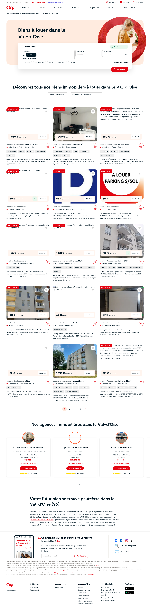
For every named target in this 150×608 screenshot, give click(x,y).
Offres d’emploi (83, 598)
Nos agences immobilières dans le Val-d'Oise (75, 424)
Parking (72, 62)
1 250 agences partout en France (17, 2)
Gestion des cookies (108, 600)
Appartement (39, 62)
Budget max (80, 51)
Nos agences (82, 587)
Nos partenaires (60, 584)
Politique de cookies (108, 598)
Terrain (51, 62)
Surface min (107, 51)
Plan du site (105, 587)
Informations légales (108, 590)
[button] (35, 55)
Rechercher (121, 69)
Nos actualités (35, 590)
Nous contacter (29, 468)
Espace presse (82, 593)
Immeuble (61, 62)
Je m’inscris (81, 556)
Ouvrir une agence (84, 595)
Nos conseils (34, 587)
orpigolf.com (58, 587)
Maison (27, 62)
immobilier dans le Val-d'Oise (42, 520)
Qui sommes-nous (84, 590)
